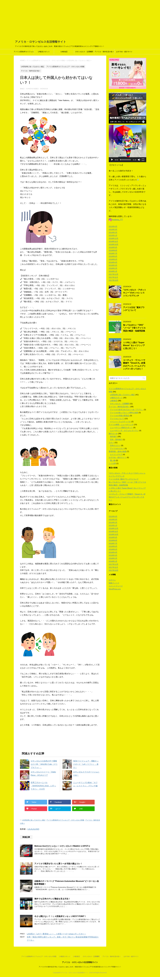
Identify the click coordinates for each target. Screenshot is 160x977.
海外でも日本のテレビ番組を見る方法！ (52, 899)
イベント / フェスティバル (120, 422)
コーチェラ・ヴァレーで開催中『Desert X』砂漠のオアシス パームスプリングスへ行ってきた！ (134, 364)
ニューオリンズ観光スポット (121, 428)
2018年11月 (113, 241)
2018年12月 (113, 238)
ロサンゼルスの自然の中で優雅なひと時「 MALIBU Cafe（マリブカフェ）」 (44, 764)
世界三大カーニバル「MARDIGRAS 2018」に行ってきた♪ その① (43, 785)
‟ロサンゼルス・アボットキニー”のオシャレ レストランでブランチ (134, 293)
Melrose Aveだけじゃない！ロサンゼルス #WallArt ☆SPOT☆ (62, 846)
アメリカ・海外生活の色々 (104, 52)
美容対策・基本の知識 (117, 451)
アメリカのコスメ (117, 448)
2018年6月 (113, 256)
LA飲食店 (64, 52)
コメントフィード (116, 586)
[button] (127, 143)
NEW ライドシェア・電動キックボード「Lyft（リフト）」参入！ (86, 764)
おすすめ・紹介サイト (124, 52)
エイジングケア (116, 454)
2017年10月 (113, 280)
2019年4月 (113, 226)
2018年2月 (113, 268)
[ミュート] (139, 159)
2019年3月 (113, 229)
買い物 (112, 460)
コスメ (111, 442)
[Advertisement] (80, 18)
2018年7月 (113, 253)
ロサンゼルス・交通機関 (84, 52)
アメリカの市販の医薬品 (119, 416)
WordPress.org (115, 589)
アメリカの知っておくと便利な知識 (124, 413)
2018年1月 (113, 271)
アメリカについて (117, 419)
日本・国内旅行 (116, 439)
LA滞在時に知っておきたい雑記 (33, 820)
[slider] (125, 159)
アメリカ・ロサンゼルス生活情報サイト (40, 41)
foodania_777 (117, 219)
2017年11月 (113, 277)
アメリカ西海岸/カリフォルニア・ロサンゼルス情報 (24, 52)
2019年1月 (113, 235)
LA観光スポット (44, 52)
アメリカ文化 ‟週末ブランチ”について (134, 308)
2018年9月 (113, 247)
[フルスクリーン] (143, 159)
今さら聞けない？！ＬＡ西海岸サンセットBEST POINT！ (60, 916)
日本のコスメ (115, 445)
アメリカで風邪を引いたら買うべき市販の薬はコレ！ (58, 864)
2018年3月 (113, 265)
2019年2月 (113, 232)
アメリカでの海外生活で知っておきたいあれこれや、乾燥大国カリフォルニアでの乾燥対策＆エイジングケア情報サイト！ (80, 967)
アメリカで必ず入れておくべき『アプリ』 (126, 410)
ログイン (112, 580)
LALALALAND (33, 829)
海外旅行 (113, 436)
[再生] (112, 159)
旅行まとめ (113, 433)
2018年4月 (113, 262)
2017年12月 (113, 274)
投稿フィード (114, 583)
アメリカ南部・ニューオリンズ (121, 425)
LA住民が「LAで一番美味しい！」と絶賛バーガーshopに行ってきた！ (56, 934)
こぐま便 (112, 463)
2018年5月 (113, 259)
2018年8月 (113, 250)
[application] (127, 143)
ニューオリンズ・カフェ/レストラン (124, 431)
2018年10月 (113, 244)
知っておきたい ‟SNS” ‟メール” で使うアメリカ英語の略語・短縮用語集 (134, 328)
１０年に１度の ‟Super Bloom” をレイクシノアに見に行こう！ (134, 345)
